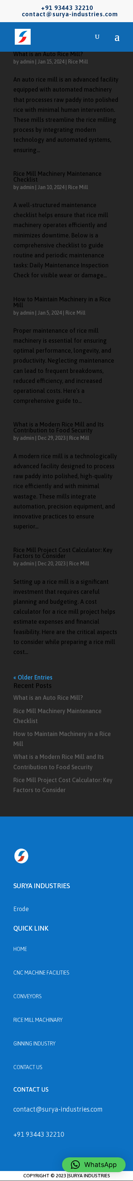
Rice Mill (78, 62)
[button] (94, 1164)
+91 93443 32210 (38, 1134)
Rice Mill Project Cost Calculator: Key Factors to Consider (63, 553)
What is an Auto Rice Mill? (48, 54)
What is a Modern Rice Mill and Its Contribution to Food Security (58, 427)
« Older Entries (32, 677)
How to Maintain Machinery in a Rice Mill (62, 302)
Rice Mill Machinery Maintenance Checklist (57, 176)
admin (27, 62)
